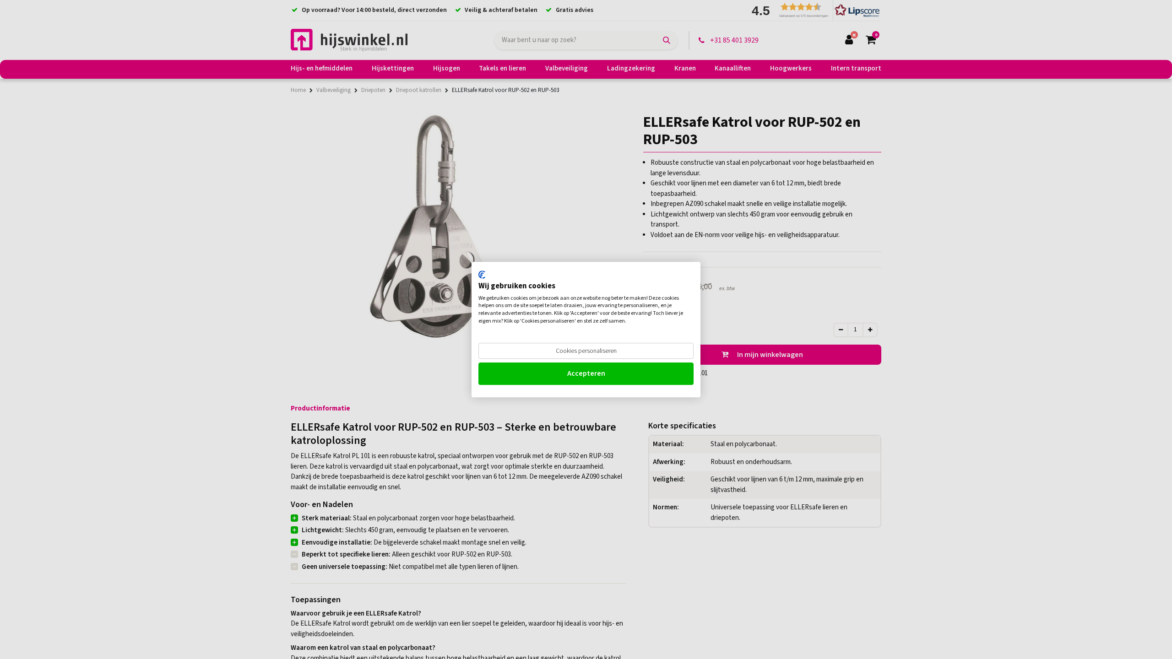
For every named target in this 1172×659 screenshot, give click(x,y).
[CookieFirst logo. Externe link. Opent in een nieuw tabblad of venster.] (481, 274)
